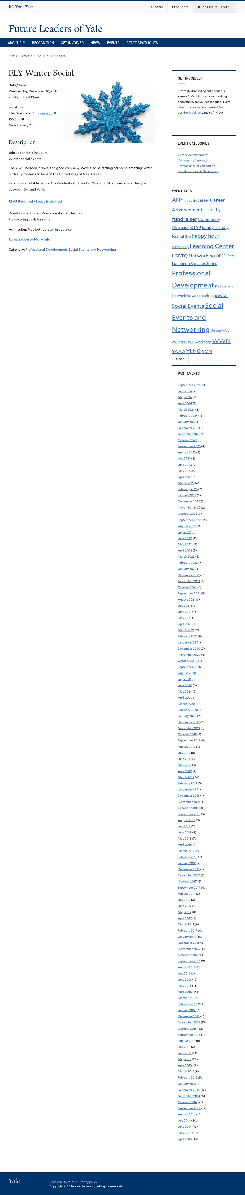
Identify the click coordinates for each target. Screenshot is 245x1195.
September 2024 (189, 385)
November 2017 (189, 875)
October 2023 (187, 440)
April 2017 (185, 918)
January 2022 (187, 569)
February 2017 (187, 930)
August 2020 (187, 673)
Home (13, 55)
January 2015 (187, 1084)
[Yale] (15, 1181)
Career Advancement (193, 155)
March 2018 (186, 851)
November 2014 (189, 1096)
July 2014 (184, 1120)
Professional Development (46, 249)
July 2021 (184, 605)
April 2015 (185, 1065)
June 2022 (185, 538)
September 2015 (189, 1035)
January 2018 (187, 863)
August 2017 (186, 893)
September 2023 (189, 446)
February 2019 (187, 783)
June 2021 (185, 612)
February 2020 (188, 710)
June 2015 (185, 1053)
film (188, 236)
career (203, 200)
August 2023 (187, 452)
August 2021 (186, 599)
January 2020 (187, 716)
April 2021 (185, 624)
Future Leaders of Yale (56, 28)
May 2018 (184, 838)
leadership (180, 247)
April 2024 (185, 403)
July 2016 (184, 973)
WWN (221, 341)
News (95, 42)
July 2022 (184, 532)
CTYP (195, 227)
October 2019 (187, 734)
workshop (203, 342)
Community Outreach (193, 160)
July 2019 (184, 753)
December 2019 (189, 722)
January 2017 (187, 936)
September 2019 (189, 740)
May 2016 (184, 985)
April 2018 (185, 844)
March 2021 (186, 630)
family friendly (215, 227)
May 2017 (184, 912)
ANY (178, 200)
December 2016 (189, 943)
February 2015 (187, 1077)
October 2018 (187, 808)
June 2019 (185, 759)
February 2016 (187, 1004)
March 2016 (186, 998)
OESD (221, 256)
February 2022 (188, 562)
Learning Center (211, 246)
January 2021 (187, 642)
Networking (202, 255)
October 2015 (187, 1028)
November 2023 (189, 434)
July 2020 (184, 679)
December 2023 (189, 428)
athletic (190, 200)
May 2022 (185, 544)
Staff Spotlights (142, 42)
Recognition (43, 42)
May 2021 (184, 618)
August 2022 (187, 526)
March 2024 (186, 409)
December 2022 (189, 501)
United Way (219, 331)
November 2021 (189, 581)
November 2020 (189, 654)
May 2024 (185, 397)
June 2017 (185, 906)
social (221, 295)
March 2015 (186, 1071)
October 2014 (187, 1102)
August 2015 (186, 1041)
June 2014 (185, 1126)
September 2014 (189, 1108)
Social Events (188, 306)
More (180, 359)
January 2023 (187, 495)
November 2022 (189, 507)
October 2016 (187, 955)
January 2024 (187, 422)
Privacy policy (88, 1182)
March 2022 (186, 556)
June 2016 (185, 979)
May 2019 (184, 765)
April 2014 (185, 1139)
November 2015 (189, 1022)
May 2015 (184, 1059)
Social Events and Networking (92, 249)
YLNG (193, 351)
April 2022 (185, 550)
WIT (191, 342)
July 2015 (184, 1047)
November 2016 (189, 949)
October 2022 (187, 513)
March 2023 (186, 483)
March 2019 (186, 777)
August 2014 (187, 1114)
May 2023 (185, 471)
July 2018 (184, 826)
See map (46, 113)
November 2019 (189, 728)
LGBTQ (180, 255)
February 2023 (188, 489)
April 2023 (185, 477)
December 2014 (189, 1090)
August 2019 (186, 746)
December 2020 (189, 648)
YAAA (178, 351)
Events (113, 42)
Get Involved (72, 42)
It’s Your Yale (21, 7)
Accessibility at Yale (63, 1182)
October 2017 (187, 881)
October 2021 (187, 587)
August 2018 (186, 820)
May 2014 (185, 1132)
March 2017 (186, 924)
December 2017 (189, 869)
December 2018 (189, 795)
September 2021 (189, 593)
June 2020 (185, 685)
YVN (207, 351)
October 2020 (187, 661)
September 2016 (189, 961)
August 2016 (186, 967)
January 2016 (187, 1010)
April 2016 (185, 992)
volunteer (179, 342)
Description (22, 142)
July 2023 (184, 458)
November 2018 (189, 802)
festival (178, 236)
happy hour (206, 236)
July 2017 (184, 900)
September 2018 (189, 814)
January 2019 (187, 789)
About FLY (16, 42)
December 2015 (189, 1016)
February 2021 (187, 636)
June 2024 (185, 391)
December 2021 (189, 575)
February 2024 (188, 415)
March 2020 (186, 704)
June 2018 (185, 832)
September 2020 (189, 667)
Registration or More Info (29, 239)
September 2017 (189, 887)
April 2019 (185, 771)
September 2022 (189, 520)
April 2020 (185, 697)
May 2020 (185, 691)
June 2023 (185, 465)
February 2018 (187, 857)
